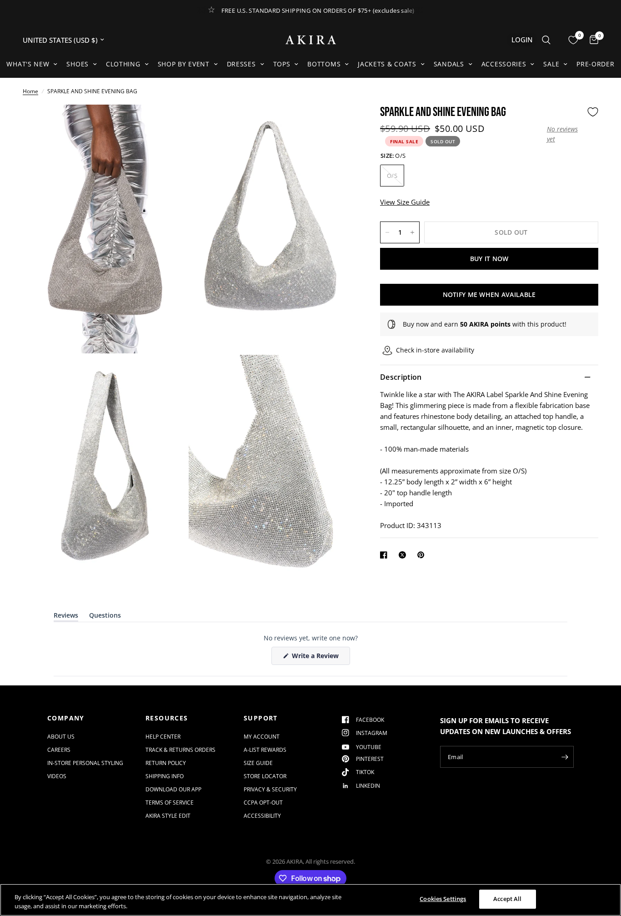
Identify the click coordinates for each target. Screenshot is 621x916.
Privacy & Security (270, 789)
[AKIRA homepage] (310, 39)
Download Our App (173, 789)
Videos (56, 776)
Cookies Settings (443, 899)
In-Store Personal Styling (85, 763)
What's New (27, 64)
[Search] (546, 40)
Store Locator (265, 776)
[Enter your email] (565, 757)
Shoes (77, 64)
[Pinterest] (422, 554)
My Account (262, 736)
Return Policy (165, 763)
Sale (551, 64)
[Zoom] (168, 123)
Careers (58, 750)
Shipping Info (164, 776)
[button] (564, 134)
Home (30, 91)
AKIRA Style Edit (167, 816)
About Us (61, 736)
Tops (281, 64)
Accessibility (262, 816)
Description (401, 377)
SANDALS (449, 64)
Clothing (123, 64)
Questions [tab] (105, 617)
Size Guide (258, 763)
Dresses (241, 64)
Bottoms (324, 64)
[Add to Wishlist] (593, 112)
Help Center (162, 736)
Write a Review (317, 658)
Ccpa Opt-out (263, 802)
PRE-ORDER (595, 64)
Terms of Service (169, 802)
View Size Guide (405, 201)
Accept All (507, 899)
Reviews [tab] (66, 617)
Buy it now (489, 258)
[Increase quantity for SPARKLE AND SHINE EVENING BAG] (412, 232)
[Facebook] (385, 554)
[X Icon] (404, 554)
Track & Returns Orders (180, 750)
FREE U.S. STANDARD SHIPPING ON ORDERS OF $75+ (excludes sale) (318, 10)
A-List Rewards (265, 750)
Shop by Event (184, 64)
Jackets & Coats (387, 64)
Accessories (503, 64)
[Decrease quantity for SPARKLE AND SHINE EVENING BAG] (387, 232)
